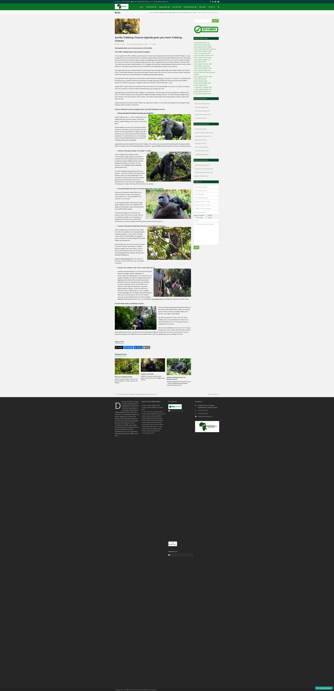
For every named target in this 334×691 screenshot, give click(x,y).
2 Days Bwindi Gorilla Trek (201, 42)
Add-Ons (120, 232)
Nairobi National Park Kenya (203, 114)
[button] (218, 7)
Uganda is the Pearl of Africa (128, 248)
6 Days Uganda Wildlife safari (202, 70)
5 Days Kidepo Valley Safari (202, 66)
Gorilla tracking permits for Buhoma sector (176, 378)
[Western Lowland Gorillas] (127, 366)
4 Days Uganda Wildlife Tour (202, 59)
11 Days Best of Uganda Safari (203, 87)
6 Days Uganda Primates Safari (203, 76)
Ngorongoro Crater (200, 143)
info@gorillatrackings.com (205, 416)
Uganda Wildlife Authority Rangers (162, 146)
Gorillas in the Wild (147, 374)
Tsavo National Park (201, 118)
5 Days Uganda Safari (200, 62)
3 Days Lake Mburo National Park (203, 55)
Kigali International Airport (131, 276)
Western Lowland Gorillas (123, 377)
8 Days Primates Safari (200, 81)
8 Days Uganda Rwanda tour (202, 91)
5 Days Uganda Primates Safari (203, 64)
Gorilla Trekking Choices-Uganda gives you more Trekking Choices (173, 12)
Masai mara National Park (202, 103)
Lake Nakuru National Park (202, 111)
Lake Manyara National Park (203, 136)
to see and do (122, 250)
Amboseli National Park (201, 107)
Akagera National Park (201, 176)
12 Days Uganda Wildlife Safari (203, 89)
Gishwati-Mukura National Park (204, 172)
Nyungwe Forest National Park (204, 169)
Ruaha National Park (201, 140)
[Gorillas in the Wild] (153, 365)
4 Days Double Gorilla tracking (202, 57)
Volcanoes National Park (202, 165)
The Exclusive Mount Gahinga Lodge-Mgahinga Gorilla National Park (136, 394)
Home (151, 12)
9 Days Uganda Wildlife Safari (202, 83)
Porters (177, 146)
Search (215, 21)
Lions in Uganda (213, 394)
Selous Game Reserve (201, 147)
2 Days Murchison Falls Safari (202, 45)
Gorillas (154, 44)
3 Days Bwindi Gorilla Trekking (203, 47)
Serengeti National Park (202, 151)
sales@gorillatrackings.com (160, 1)
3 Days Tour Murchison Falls (202, 53)
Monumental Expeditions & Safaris (138, 44)
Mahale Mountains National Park (204, 132)
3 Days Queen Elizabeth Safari (203, 51)
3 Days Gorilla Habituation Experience (205, 49)
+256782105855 (203, 410)
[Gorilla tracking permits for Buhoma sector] (179, 366)
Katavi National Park (201, 129)
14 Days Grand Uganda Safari (202, 93)
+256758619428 (203, 413)
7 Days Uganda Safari (200, 79)
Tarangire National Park (202, 154)
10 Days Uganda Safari (200, 85)
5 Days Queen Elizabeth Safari (203, 68)
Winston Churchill (121, 246)
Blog (194, 12)
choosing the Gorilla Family (124, 157)
